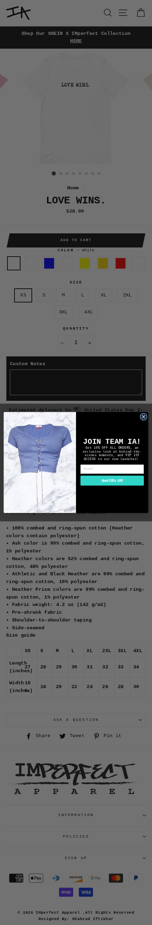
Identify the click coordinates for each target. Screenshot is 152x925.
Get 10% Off (112, 480)
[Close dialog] (143, 417)
